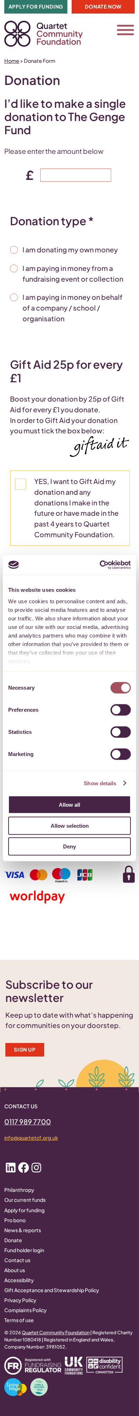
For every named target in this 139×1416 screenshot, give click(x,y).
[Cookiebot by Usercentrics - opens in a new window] (100, 564)
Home (11, 60)
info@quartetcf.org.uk (31, 1137)
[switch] (120, 710)
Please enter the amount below (53, 151)
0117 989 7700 (27, 1121)
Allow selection (70, 825)
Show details (100, 783)
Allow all (69, 805)
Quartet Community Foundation (55, 1332)
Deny (69, 846)
